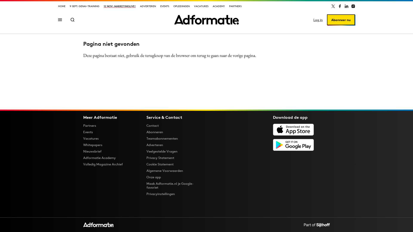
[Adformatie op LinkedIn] (346, 6)
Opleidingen (181, 6)
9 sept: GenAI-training (84, 6)
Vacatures (201, 6)
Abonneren (154, 132)
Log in (318, 20)
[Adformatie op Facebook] (340, 6)
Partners (235, 6)
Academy (219, 6)
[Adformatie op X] (333, 6)
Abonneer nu (341, 20)
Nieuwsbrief (92, 151)
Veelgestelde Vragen (161, 151)
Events (164, 6)
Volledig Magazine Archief (103, 164)
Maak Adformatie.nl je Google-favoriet (170, 185)
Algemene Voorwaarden (164, 171)
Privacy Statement (160, 158)
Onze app (153, 177)
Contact (152, 126)
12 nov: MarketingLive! (120, 6)
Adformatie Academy (99, 158)
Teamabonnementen (162, 138)
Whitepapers (92, 145)
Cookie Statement (160, 164)
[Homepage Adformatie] (206, 19)
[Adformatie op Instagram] (353, 6)
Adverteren (148, 6)
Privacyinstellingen (160, 194)
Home (61, 6)
